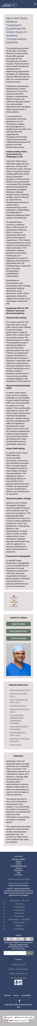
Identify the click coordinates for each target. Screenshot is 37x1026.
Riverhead (19, 913)
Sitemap (7, 995)
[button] (35, 5)
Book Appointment (18, 631)
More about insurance (18, 883)
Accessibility (26, 995)
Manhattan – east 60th (19, 919)
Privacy (16, 995)
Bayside (19, 904)
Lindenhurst (19, 910)
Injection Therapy (18, 706)
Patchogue (19, 916)
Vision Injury (15, 745)
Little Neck (19, 929)
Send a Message (18, 638)
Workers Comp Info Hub (18, 879)
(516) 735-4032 (18, 624)
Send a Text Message (18, 969)
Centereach (19, 907)
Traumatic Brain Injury (20, 690)
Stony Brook (19, 922)
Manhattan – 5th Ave (19, 901)
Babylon (19, 926)
